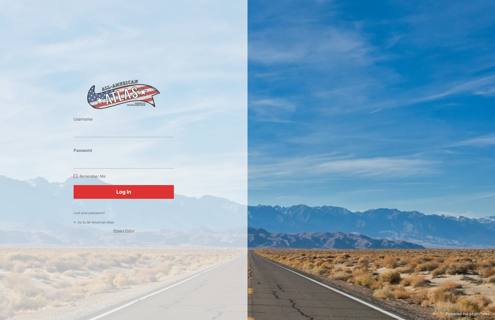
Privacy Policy (123, 231)
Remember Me (93, 176)
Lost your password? (89, 213)
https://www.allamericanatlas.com (123, 94)
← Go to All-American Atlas (94, 222)
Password (83, 150)
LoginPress (479, 313)
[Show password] (168, 160)
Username (83, 119)
